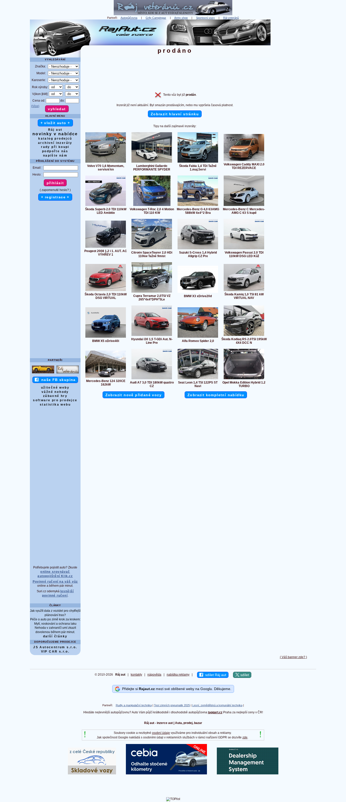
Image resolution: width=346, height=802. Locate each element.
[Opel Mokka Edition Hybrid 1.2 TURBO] (244, 379)
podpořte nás (55, 151)
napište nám (55, 155)
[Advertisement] (293, 95)
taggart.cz (215, 712)
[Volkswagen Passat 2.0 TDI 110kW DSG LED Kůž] (244, 249)
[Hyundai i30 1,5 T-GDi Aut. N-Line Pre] (152, 335)
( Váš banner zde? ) (293, 657)
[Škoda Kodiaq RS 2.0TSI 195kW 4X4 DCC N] (244, 335)
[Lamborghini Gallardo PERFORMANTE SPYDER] (152, 162)
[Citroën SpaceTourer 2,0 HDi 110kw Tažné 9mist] (152, 249)
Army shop (181, 17)
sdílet (244, 675)
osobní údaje (161, 733)
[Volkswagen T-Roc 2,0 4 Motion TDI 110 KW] (151, 205)
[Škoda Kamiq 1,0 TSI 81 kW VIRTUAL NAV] (244, 291)
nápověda (154, 674)
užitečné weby (55, 387)
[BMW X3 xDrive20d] (198, 292)
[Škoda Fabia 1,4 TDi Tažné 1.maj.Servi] (198, 162)
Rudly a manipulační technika (134, 705)
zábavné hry (55, 396)
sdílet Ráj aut (214, 675)
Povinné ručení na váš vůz (55, 581)
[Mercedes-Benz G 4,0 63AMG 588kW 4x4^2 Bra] (198, 205)
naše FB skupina (57, 380)
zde (244, 737)
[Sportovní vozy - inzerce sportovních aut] (43, 373)
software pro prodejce (55, 400)
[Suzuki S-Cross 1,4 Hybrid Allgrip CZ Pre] (198, 249)
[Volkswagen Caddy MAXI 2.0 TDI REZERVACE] (244, 161)
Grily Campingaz (156, 17)
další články (55, 636)
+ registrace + (55, 197)
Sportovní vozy (205, 17)
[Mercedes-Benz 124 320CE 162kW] (106, 377)
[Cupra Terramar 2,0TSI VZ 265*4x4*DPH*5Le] (152, 292)
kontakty (136, 674)
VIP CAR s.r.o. (55, 651)
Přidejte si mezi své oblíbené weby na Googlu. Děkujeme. (175, 689)
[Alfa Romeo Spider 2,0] (198, 337)
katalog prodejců (55, 138)
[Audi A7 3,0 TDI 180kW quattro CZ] (152, 379)
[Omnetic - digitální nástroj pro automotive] (247, 773)
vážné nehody (55, 392)
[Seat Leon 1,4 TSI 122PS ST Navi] (198, 379)
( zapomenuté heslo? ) (55, 190)
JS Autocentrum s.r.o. (55, 647)
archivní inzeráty (55, 143)
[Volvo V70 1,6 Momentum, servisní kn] (106, 162)
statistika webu (55, 404)
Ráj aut (55, 129)
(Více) (35, 106)
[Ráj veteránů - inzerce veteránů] (173, 14)
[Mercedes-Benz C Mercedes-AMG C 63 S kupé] (244, 205)
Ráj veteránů (231, 17)
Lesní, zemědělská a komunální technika (217, 705)
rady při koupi (55, 147)
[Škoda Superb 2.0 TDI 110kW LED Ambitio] (106, 205)
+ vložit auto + (55, 123)
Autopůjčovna (129, 17)
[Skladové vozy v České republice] (92, 773)
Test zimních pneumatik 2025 (172, 705)
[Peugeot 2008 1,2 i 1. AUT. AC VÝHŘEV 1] (106, 247)
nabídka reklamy (178, 674)
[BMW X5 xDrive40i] (106, 337)
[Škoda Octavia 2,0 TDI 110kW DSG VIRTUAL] (106, 291)
